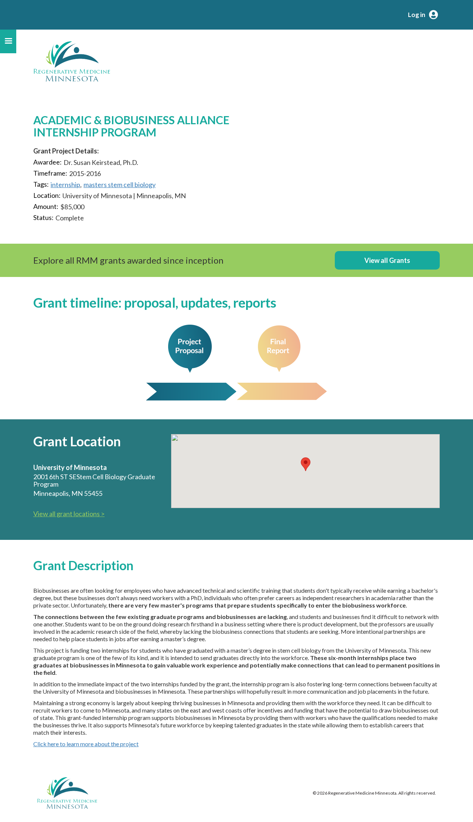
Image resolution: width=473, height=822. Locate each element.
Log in (416, 14)
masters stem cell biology (120, 184)
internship (65, 184)
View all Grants (387, 260)
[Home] (71, 61)
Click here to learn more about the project (86, 743)
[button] (305, 464)
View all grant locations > (69, 514)
